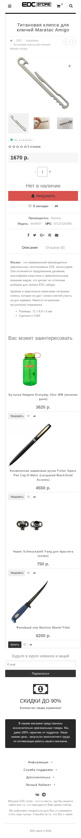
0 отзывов (34, 146)
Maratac (56, 218)
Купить (15, 644)
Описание (30, 247)
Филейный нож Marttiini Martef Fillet (43, 627)
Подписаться (40, 673)
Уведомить (45, 196)
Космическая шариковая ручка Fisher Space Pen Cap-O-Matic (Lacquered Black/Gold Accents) (43, 475)
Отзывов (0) (55, 247)
